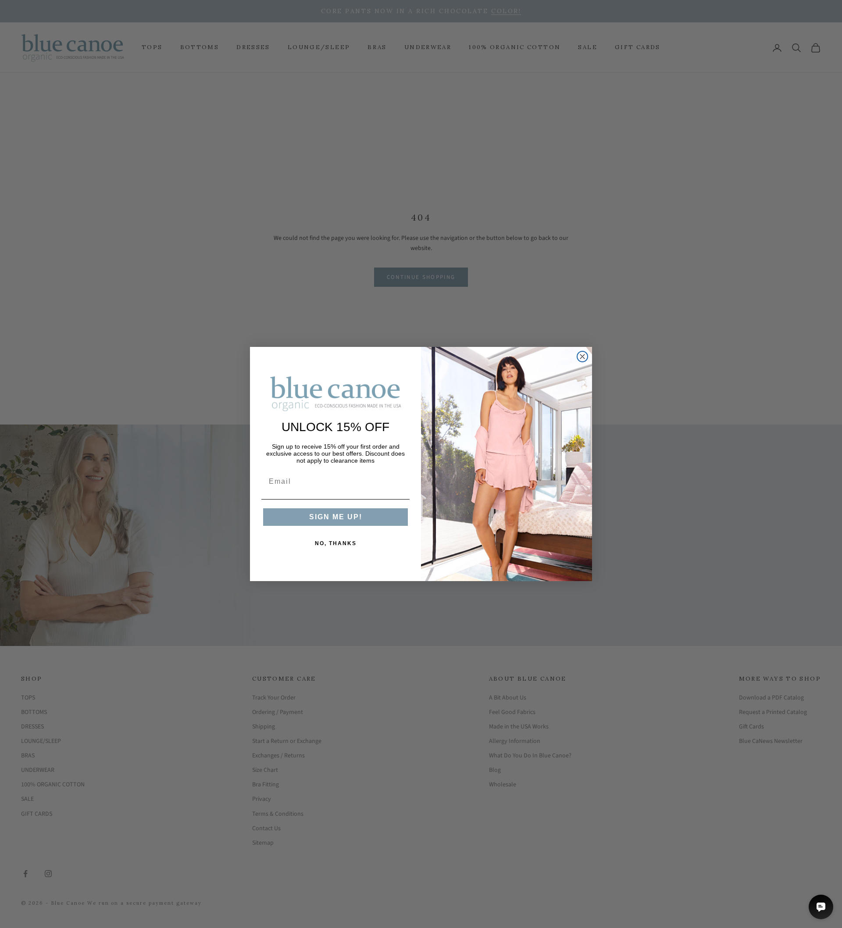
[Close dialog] (582, 356)
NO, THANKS (336, 543)
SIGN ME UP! (335, 517)
